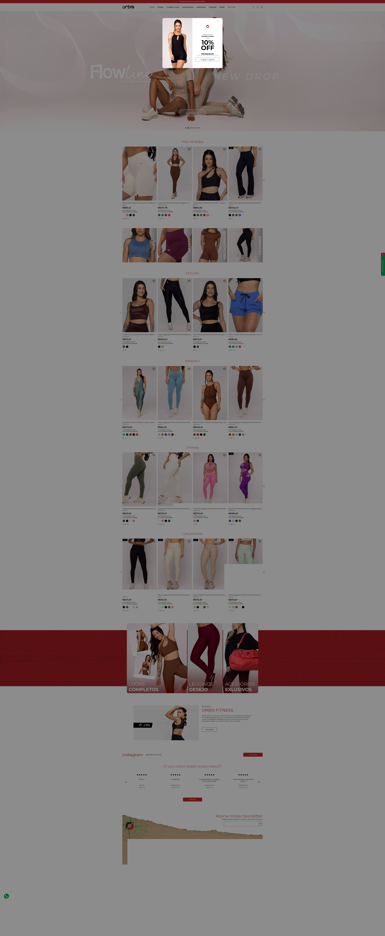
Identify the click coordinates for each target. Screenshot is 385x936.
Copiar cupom (207, 60)
